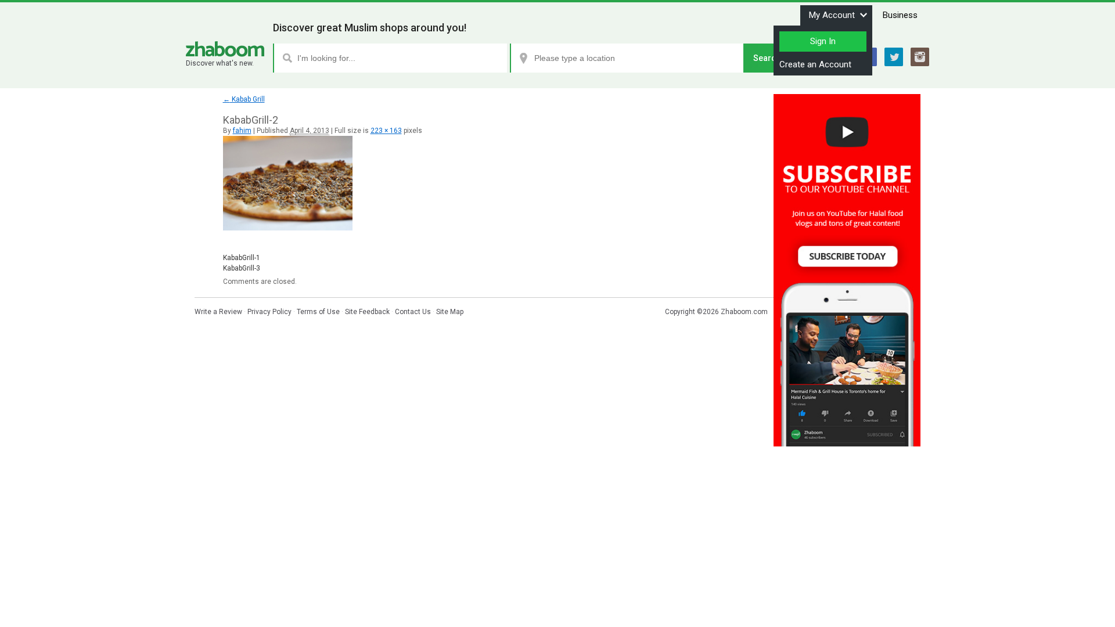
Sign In (823, 41)
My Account (832, 15)
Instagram (920, 57)
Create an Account (815, 64)
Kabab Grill (244, 99)
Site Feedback (367, 312)
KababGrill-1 (241, 258)
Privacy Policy (269, 312)
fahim (242, 131)
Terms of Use (318, 312)
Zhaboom (225, 49)
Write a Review (218, 312)
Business (900, 15)
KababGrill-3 (241, 268)
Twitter (893, 57)
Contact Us (413, 312)
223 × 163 (386, 131)
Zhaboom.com (744, 312)
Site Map (449, 312)
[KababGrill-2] (288, 228)
